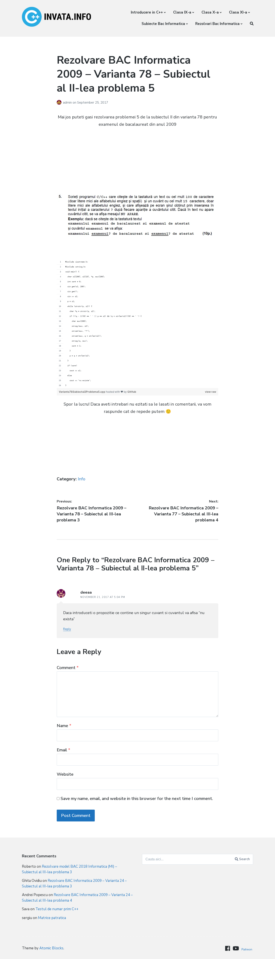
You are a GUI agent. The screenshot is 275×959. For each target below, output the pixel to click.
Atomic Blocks (51, 948)
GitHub (131, 391)
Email (63, 750)
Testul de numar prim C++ (56, 909)
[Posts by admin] (60, 102)
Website (65, 774)
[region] (137, 324)
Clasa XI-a (238, 12)
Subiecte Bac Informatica (163, 23)
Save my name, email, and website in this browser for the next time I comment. (137, 798)
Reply (67, 629)
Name (64, 726)
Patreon (246, 949)
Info (81, 479)
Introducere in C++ (147, 12)
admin (68, 102)
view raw (210, 391)
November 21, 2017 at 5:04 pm (102, 597)
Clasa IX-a (182, 12)
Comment (68, 668)
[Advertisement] (137, 163)
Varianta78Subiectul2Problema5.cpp (82, 391)
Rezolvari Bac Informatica (217, 23)
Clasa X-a (210, 12)
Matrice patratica (52, 917)
